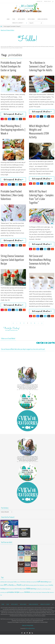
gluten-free (36, 585)
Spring (34, 592)
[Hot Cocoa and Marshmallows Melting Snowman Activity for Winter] (41, 281)
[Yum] (5, 119)
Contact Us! (39, 1)
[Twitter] (41, 344)
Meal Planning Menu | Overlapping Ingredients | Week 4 (13, 129)
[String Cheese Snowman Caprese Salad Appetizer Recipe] (13, 277)
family (11, 585)
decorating (44, 582)
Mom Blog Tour (39, 589)
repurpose (22, 592)
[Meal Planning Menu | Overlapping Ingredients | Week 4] (13, 149)
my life (43, 589)
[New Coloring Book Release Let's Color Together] (9, 537)
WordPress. (32, 628)
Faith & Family (23, 604)
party (6, 592)
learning (33, 589)
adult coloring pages (8, 582)
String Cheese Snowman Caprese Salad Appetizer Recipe (12, 259)
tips (48, 592)
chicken (18, 582)
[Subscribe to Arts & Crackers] (27, 400)
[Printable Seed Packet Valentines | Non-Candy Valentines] (13, 212)
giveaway (31, 585)
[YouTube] (53, 344)
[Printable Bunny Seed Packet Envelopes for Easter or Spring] (13, 84)
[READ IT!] (13, 114)
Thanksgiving (44, 592)
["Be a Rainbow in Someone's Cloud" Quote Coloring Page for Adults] (41, 84)
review (27, 592)
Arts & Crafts (14, 604)
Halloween (41, 585)
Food (7, 604)
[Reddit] (24, 119)
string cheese (38, 592)
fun (22, 585)
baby (15, 582)
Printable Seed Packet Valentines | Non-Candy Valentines (12, 195)
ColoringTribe (33, 582)
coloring (28, 582)
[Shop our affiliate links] (24, 537)
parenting (2, 592)
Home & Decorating (33, 604)
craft (38, 582)
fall (8, 585)
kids (28, 588)
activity (2, 582)
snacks (31, 592)
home (7, 589)
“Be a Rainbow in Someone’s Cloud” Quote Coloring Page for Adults (40, 66)
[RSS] (32, 633)
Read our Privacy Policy (7, 30)
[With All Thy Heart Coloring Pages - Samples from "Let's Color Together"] (41, 216)
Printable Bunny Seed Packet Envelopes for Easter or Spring (11, 66)
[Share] (9, 119)
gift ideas (26, 585)
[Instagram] (49, 344)
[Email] (16, 119)
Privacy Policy (47, 1)
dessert (49, 582)
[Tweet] (13, 119)
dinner (2, 585)
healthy (51, 585)
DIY (5, 585)
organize (49, 589)
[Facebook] (38, 344)
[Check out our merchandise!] (27, 559)
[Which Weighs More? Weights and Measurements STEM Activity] (41, 151)
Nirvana (27, 628)
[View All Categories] (27, 420)
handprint (46, 585)
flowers (15, 585)
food (19, 585)
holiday (2, 589)
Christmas (23, 582)
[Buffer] (20, 119)
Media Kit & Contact (45, 604)
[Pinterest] (45, 344)
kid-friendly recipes (20, 589)
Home (3, 604)
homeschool (12, 589)
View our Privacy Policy (27, 625)
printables (10, 592)
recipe (16, 592)
